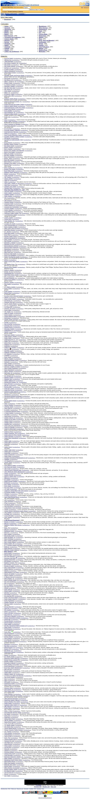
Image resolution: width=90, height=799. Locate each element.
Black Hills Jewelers (9, 160)
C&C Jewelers (7, 177)
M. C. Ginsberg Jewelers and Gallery (13, 545)
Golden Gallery (8, 338)
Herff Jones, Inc (8, 373)
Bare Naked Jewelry (9, 146)
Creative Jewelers (8, 217)
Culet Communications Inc (11, 225)
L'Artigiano (6, 494)
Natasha (6, 570)
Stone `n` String (8, 711)
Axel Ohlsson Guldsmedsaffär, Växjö (13, 139)
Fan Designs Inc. (8, 300)
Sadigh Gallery (8, 672)
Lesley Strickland (8, 501)
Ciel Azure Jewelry (9, 191)
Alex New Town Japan (9, 88)
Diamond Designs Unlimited (11, 246)
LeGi (5, 500)
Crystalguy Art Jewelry (10, 223)
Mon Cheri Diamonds (9, 556)
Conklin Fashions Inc (9, 205)
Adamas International (9, 71)
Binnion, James (8, 158)
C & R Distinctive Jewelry (10, 215)
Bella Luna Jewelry (9, 153)
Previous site (37, 786)
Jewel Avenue (7, 416)
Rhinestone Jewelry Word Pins (12, 658)
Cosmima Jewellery (9, 208)
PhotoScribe (7, 619)
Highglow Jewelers (9, 377)
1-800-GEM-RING (8, 61)
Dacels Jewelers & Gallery (11, 227)
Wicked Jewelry (8, 766)
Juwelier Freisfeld (8, 475)
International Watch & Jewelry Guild (13, 397)
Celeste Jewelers (8, 178)
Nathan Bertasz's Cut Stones (11, 572)
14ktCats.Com (8, 60)
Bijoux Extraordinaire (9, 157)
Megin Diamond (8, 548)
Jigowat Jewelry (8, 462)
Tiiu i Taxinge (7, 731)
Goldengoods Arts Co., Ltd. (11, 339)
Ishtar (5, 403)
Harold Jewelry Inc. (9, 365)
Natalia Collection (8, 569)
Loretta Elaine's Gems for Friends (12, 508)
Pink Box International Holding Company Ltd (15, 625)
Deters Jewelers (8, 239)
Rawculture (7, 644)
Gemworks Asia (8, 325)
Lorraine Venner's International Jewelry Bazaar (16, 511)
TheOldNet (16, 58)
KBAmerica (7, 478)
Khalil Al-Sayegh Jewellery (11, 481)
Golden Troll (7, 341)
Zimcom (6, 774)
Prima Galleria (7, 635)
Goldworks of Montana (10, 352)
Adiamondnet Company (10, 72)
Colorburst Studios (9, 202)
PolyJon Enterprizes (9, 633)
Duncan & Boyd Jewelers (10, 267)
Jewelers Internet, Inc (9, 417)
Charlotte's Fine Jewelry (10, 186)
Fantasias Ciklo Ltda (9, 302)
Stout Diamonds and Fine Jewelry (12, 712)
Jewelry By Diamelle (9, 427)
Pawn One (6, 608)
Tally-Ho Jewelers (8, 720)
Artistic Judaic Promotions (11, 121)
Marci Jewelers (8, 534)
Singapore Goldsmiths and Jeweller (13, 695)
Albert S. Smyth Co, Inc (10, 81)
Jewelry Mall (7, 442)
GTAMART (7, 355)
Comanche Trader (8, 203)
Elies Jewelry (7, 284)
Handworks (7, 362)
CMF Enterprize (8, 200)
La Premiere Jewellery (9, 492)
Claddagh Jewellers (9, 194)
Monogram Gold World (10, 558)
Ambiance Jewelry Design (10, 98)
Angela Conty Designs (10, 109)
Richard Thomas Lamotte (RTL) (12, 660)
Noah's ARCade (8, 589)
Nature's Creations (9, 575)
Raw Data (6, 646)
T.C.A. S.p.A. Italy (9, 723)
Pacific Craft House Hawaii (11, 597)
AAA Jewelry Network (9, 66)
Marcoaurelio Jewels (9, 535)
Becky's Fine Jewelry (9, 152)
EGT (5, 276)
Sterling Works (8, 708)
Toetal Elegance (8, 734)
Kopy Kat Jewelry (8, 487)
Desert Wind (7, 235)
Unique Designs (8, 744)
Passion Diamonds (9, 606)
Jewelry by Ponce (8, 431)
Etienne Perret (8, 293)
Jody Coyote (7, 468)
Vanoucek (6, 749)
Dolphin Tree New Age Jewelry (12, 257)
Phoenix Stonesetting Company (12, 618)
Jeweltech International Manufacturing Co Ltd (15, 457)
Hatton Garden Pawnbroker (11, 368)
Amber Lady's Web (9, 95)
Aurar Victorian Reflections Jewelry (13, 135)
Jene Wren (7, 414)
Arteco (6, 119)
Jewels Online (7, 456)
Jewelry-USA (7, 451)
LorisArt (6, 509)
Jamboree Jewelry (8, 406)
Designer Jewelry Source (10, 236)
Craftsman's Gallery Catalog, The (12, 213)
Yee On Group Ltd (8, 772)
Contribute (31, 788)
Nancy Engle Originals (10, 567)
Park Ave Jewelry (8, 604)
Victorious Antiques (9, 752)
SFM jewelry (7, 682)
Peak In (6, 611)
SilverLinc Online (8, 688)
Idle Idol (6, 385)
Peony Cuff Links (8, 613)
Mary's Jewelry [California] (11, 540)
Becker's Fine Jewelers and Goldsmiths (14, 150)
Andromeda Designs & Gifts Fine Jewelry (14, 107)
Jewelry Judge (8, 441)
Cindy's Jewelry (8, 193)
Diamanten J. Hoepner (10, 242)
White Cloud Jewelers (9, 763)
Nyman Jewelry (8, 591)
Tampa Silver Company (10, 722)
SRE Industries (8, 706)
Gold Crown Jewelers (9, 335)
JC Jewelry (7, 410)
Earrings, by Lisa (8, 271)
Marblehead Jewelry (9, 531)
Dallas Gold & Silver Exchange (12, 228)
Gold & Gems (7, 342)
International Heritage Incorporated (13, 396)
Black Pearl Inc (8, 161)
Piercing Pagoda (8, 622)
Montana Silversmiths (9, 559)
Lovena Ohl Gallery (9, 515)
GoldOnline (7, 346)
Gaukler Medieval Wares (10, 316)
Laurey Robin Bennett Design (11, 497)
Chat (43, 788)
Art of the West (8, 128)
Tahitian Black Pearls (9, 719)
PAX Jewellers (8, 610)
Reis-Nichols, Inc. (8, 650)
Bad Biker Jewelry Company (11, 144)
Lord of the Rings (8, 506)
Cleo (5, 197)
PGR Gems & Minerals (10, 616)
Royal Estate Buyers (9, 666)
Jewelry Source (8, 447)
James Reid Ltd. (8, 408)
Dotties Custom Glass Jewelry (12, 261)
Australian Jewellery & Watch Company (14, 136)
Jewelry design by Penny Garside (12, 435)
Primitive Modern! (8, 636)
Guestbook (39, 788)
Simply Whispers (8, 694)
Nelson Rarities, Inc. (9, 578)
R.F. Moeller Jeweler (9, 656)
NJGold (6, 588)
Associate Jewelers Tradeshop (12, 130)
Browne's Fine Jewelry (10, 169)
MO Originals (7, 561)
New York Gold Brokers (10, 581)
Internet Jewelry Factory (10, 400)
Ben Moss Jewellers (9, 155)
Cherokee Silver (8, 188)
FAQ (82, 7)
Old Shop (6, 593)
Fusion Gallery (8, 310)
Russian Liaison (8, 671)
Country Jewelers (8, 210)
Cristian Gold (7, 219)
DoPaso (6, 260)
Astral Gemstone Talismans (11, 132)
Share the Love (20, 788)
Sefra (5, 680)
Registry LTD (7, 649)
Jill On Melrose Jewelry (10, 465)
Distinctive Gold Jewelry (10, 253)
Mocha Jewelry (8, 553)
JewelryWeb (7, 453)
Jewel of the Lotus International (12, 425)
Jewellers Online (8, 422)
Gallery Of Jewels (8, 313)
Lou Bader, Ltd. (8, 514)
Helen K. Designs (8, 371)
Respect (6, 655)
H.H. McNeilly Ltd (8, 376)
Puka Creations (8, 638)
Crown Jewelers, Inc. (9, 221)
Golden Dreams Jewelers (10, 336)
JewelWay (6, 459)
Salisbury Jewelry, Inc (9, 674)
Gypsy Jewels (7, 357)
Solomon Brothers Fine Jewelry (12, 701)
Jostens (6, 473)
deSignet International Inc (10, 238)
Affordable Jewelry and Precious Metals (14, 75)
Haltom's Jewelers (8, 358)
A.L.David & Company (10, 84)
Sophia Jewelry (8, 703)
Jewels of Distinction (9, 454)
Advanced (86, 7)
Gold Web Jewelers (9, 351)
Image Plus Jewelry (9, 388)
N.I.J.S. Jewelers (8, 585)
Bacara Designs (8, 142)
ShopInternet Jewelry (9, 683)
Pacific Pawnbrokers (9, 600)
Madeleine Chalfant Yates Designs (13, 525)
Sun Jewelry (7, 714)
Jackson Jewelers (8, 405)
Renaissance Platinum (10, 652)
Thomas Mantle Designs (10, 728)
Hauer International (9, 370)
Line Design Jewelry (9, 504)
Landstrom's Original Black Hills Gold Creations (16, 490)
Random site (46, 786)
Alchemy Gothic (8, 83)
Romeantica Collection (10, 663)
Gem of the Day (8, 324)
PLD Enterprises (8, 629)
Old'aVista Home (4, 788)
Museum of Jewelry (9, 566)
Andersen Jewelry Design (10, 106)
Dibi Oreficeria (7, 250)
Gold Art (6, 332)
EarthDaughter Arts (9, 273)
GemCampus (7, 318)
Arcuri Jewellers (8, 110)
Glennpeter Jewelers (9, 329)
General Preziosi (8, 327)
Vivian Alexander (8, 755)
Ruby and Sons (8, 669)
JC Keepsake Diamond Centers (12, 411)
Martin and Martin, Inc (9, 537)
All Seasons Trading (9, 94)
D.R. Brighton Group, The (10, 264)
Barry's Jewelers (8, 149)
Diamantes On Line (9, 244)
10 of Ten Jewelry (8, 58)
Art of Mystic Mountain (10, 125)
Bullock (6, 174)
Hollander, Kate (8, 379)
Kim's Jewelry (7, 484)
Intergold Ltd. (7, 394)
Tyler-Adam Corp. (8, 742)
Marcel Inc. (7, 532)
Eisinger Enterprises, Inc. (10, 278)
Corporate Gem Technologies (11, 207)
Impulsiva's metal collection (11, 391)
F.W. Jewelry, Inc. (8, 311)
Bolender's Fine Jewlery (10, 163)
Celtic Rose (7, 185)
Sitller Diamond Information (11, 698)
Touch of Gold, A (8, 736)
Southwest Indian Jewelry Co (11, 705)
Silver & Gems (8, 685)
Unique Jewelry (8, 745)
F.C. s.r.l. (6, 305)
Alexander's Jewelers (9, 86)
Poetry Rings (7, 632)
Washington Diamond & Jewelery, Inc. (14, 756)
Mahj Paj (6, 529)
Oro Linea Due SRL (9, 596)
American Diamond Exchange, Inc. (13, 101)
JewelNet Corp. (8, 424)
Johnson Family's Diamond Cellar (12, 470)
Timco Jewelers (8, 733)
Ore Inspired (7, 594)
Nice (5, 583)
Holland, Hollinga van (9, 380)
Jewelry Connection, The (10, 433)
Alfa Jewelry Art (8, 89)
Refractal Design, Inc (9, 647)
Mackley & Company (9, 521)
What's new (13, 788)
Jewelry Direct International (11, 438)
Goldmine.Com (8, 344)
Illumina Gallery (8, 387)
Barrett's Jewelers (8, 147)
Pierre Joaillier (7, 624)
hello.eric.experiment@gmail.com (45, 797)
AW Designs (7, 138)
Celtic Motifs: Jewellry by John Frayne (14, 183)
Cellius (6, 182)
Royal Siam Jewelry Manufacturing (13, 667)
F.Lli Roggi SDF (8, 307)
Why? (9, 788)
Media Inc (6, 547)
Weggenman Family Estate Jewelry (13, 760)
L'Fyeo (6, 503)
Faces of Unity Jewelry (10, 299)
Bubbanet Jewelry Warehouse (11, 172)
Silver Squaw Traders (9, 691)
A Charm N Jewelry (9, 69)
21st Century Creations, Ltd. (11, 63)
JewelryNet (7, 444)
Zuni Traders (7, 775)
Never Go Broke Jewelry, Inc (11, 580)
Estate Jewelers (8, 291)
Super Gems (7, 715)
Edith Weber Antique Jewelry (11, 275)
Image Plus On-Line (9, 390)
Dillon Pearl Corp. (8, 252)
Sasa (5, 679)
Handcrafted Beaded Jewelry (11, 360)
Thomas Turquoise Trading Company (13, 730)
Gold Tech (6, 349)
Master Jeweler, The (9, 543)
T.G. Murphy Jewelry (9, 725)
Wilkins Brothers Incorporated (11, 768)
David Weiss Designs (9, 230)
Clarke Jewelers (8, 196)
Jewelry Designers (9, 436)
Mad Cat (6, 523)
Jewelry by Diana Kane (10, 429)
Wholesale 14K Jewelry (10, 764)
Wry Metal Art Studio (9, 771)
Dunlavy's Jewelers (9, 270)
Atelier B (6, 133)
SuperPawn (7, 717)
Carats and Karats (8, 175)
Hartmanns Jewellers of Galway (12, 366)
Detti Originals (7, 241)
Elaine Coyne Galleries (10, 279)
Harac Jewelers (8, 363)
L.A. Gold (6, 489)
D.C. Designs (7, 231)
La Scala (6, 495)
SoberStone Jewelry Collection (12, 700)
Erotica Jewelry (8, 288)
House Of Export (8, 383)
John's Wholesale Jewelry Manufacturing (14, 471)
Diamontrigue (7, 249)
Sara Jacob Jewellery (9, 677)
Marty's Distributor (8, 539)
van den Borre (7, 747)
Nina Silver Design (9, 586)
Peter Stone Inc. (8, 614)
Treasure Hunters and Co (10, 739)
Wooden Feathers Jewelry (10, 769)
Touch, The (7, 738)
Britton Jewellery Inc (9, 167)
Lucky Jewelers (8, 517)
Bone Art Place (8, 164)
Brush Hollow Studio (9, 171)
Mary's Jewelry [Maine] (10, 542)
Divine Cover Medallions (10, 255)
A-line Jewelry (7, 91)
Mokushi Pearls (8, 554)
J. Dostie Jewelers (9, 413)
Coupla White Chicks (9, 211)
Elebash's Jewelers (9, 282)
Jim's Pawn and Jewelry (10, 467)
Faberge (6, 297)
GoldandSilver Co (8, 330)
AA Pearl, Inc (7, 68)
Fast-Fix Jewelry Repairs (10, 304)
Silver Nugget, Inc (8, 689)
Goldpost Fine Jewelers (10, 347)
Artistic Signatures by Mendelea (12, 124)
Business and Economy (11, 13)
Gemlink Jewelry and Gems (11, 319)
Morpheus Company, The (10, 562)
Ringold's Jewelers (9, 661)
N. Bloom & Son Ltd (9, 577)
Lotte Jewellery (8, 512)
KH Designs (7, 483)
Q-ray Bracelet (8, 640)
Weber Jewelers (8, 758)
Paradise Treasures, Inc (10, 602)
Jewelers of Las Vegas (10, 419)
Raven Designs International (11, 641)
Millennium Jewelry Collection (11, 550)
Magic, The (7, 528)
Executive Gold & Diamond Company (13, 296)
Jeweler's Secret (8, 421)
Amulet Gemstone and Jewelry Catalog (14, 104)
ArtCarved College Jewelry (11, 114)
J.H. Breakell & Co (9, 461)
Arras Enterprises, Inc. (10, 112)
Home (2, 13)
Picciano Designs (8, 621)
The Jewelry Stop (8, 726)
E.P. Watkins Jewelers (10, 287)
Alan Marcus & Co (9, 80)
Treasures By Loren (9, 741)
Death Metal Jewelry (9, 233)
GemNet (6, 322)
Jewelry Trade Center (9, 450)
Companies (21, 13)
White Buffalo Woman (9, 761)
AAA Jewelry (7, 64)
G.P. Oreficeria (8, 354)
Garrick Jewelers (8, 315)
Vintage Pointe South (9, 753)
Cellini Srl (6, 180)
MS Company (7, 564)
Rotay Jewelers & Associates (11, 664)
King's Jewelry (8, 486)
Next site (53, 786)
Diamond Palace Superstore (11, 247)
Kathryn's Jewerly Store (10, 476)
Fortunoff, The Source (9, 308)
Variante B (6, 750)
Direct (20, 58)
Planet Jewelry (8, 627)
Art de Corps (7, 117)
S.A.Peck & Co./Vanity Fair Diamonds (14, 675)
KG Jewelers (7, 479)
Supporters (26, 788)
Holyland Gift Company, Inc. (11, 382)
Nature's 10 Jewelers (9, 574)
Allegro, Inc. (7, 92)
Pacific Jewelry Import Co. (11, 599)
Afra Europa (7, 78)
